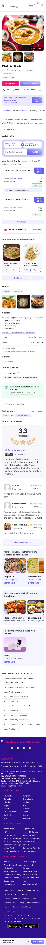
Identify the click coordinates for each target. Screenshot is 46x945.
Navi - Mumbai (10, 812)
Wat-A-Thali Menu (10, 724)
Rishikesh (8, 815)
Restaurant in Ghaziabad (13, 683)
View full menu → (37, 411)
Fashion (25, 762)
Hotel (23, 766)
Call (27, 941)
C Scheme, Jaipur (30, 841)
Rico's (25, 881)
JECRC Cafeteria (30, 874)
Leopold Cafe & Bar (31, 878)
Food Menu (18, 291)
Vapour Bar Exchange (13, 874)
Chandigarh (28, 799)
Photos (6, 291)
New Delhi (8, 796)
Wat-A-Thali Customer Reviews (15, 715)
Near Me (8, 894)
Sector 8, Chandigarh (13, 838)
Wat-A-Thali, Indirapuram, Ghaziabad (18, 706)
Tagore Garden (29, 851)
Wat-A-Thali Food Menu (31, 724)
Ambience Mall (29, 835)
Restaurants (7, 762)
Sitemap (25, 898)
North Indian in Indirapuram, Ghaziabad (19, 687)
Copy (29, 318)
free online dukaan (30, 741)
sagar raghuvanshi (20, 524)
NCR (24, 805)
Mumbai (26, 809)
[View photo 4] (29, 57)
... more (38, 517)
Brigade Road (28, 829)
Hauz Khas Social (30, 884)
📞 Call (6, 89)
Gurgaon (26, 796)
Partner (8, 903)
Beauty (17, 762)
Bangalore (8, 799)
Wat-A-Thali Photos (11, 701)
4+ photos (37, 48)
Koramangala (9, 829)
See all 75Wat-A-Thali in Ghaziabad (18, 332)
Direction (39, 318)
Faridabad (27, 802)
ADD (38, 185)
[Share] (39, 89)
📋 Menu (16, 89)
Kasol (6, 818)
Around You (30, 890)
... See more (38, 123)
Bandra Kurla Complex (13, 845)
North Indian (8, 362)
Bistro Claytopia (29, 862)
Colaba (26, 845)
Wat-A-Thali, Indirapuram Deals (16, 697)
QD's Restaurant (11, 884)
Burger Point (28, 865)
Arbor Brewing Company (13, 865)
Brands (15, 903)
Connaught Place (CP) (32, 848)
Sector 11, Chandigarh (13, 841)
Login (31, 6)
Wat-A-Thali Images (11, 729)
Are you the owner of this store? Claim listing (18, 351)
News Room (9, 890)
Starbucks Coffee (11, 878)
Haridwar (26, 818)
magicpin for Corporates (30, 903)
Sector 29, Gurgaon (31, 832)
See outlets (36, 100)
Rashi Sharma (19, 503)
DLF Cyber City (10, 835)
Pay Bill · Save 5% (30, 83)
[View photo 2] (7, 57)
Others (17, 921)
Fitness (4, 766)
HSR (5, 832)
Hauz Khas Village (11, 851)
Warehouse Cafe (30, 871)
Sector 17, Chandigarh (32, 838)
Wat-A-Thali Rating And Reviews (16, 720)
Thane (25, 812)
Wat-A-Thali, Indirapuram (13, 692)
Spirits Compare (20, 894)
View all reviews (21, 542)
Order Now (10, 83)
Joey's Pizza (9, 881)
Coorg (25, 815)
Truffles (7, 862)
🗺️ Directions (29, 89)
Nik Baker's (8, 868)
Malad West (9, 848)
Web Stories (26, 907)
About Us (20, 890)
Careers (16, 907)
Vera (7, 907)
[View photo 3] (18, 57)
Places (34, 898)
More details (18, 179)
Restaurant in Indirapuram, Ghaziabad (18, 678)
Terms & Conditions (12, 898)
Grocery (34, 762)
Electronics (14, 766)
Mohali (6, 809)
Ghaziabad (8, 802)
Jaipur (6, 805)
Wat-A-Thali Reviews (11, 710)
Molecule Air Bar (10, 871)
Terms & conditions (15, 404)
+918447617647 (37, 343)
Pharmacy (32, 766)
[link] (11, 258)
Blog (38, 890)
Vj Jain (15, 485)
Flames (26, 868)
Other (40, 766)
